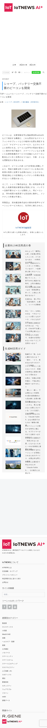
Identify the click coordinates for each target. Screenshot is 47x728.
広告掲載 (6, 72)
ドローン (5, 693)
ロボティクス (6, 674)
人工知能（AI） (7, 671)
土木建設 (5, 649)
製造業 (4, 623)
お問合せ (5, 582)
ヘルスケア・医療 (8, 641)
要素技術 (5, 682)
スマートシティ (7, 656)
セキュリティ (6, 686)
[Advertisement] (23, 36)
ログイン (27, 72)
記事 (14, 65)
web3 (4, 697)
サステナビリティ (8, 667)
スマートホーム (7, 660)
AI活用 (33, 65)
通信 (3, 678)
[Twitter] (9, 607)
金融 (3, 638)
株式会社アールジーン (20, 550)
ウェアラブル (6, 689)
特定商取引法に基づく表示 (11, 578)
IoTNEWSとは (7, 567)
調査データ (6, 700)
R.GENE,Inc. (11, 553)
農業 (3, 645)
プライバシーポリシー (9, 575)
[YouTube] (15, 607)
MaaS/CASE (6, 634)
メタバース (6, 653)
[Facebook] (4, 607)
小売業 (4, 630)
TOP (2, 94)
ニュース (10, 94)
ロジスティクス (7, 627)
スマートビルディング (9, 663)
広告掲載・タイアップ (9, 571)
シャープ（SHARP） (13, 102)
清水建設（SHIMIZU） (31, 102)
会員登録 (36, 72)
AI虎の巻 (23, 65)
